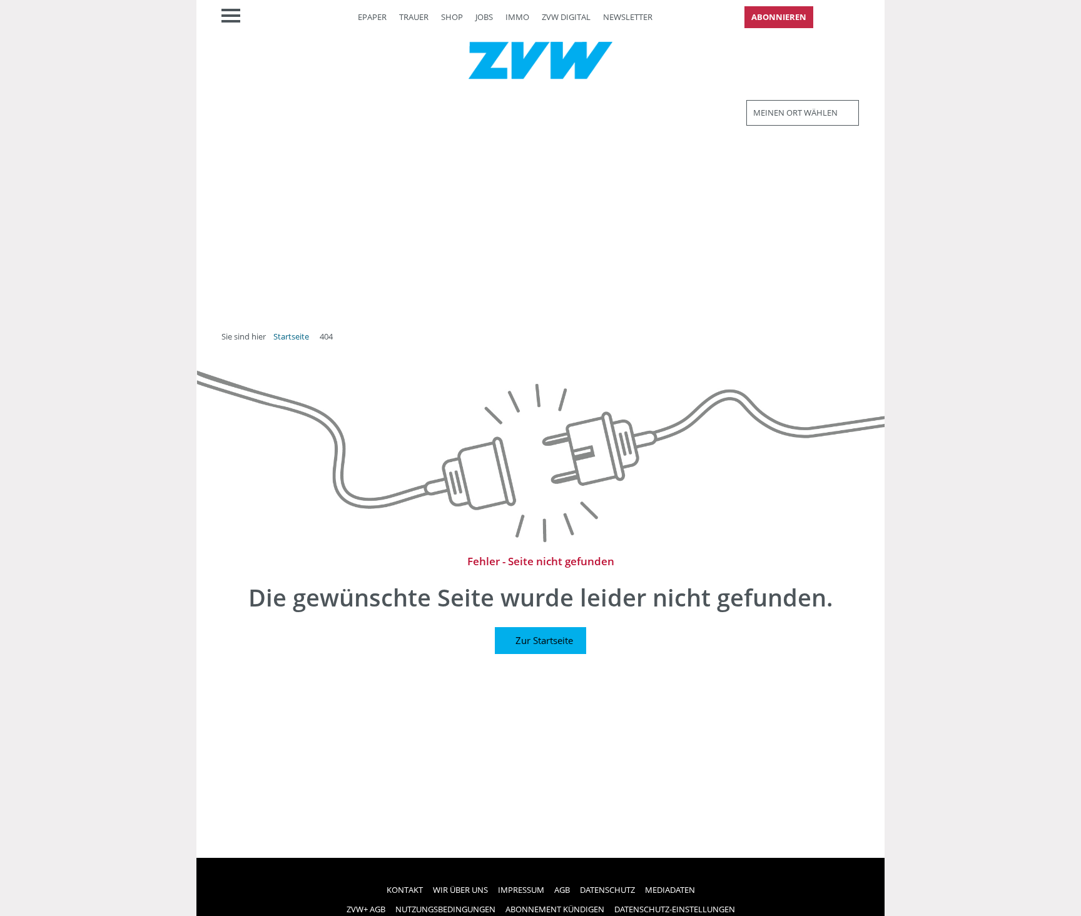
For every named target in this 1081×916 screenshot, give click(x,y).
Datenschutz (607, 889)
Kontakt (405, 889)
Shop (452, 17)
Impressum (521, 889)
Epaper (372, 17)
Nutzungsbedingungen (445, 909)
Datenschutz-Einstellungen (674, 909)
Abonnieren (778, 17)
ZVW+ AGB (366, 909)
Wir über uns (460, 889)
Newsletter (627, 17)
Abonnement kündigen (554, 909)
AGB (562, 889)
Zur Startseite (544, 640)
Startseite (291, 336)
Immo (517, 17)
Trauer (414, 17)
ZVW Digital (566, 17)
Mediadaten (670, 889)
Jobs (484, 17)
